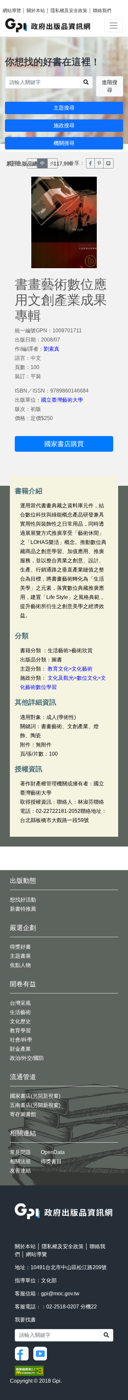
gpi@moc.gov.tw (60, 1293)
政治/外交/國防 (27, 1058)
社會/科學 (21, 1039)
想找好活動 (23, 899)
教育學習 (20, 1030)
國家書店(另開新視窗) (35, 1096)
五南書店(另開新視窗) (35, 1105)
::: (17, 1199)
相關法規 (20, 1161)
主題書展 (20, 956)
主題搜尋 (64, 108)
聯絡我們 (102, 10)
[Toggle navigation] (113, 25)
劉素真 (51, 349)
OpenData (53, 1152)
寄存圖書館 (23, 1114)
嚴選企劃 (23, 927)
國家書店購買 (64, 443)
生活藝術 (20, 1012)
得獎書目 (51, 1161)
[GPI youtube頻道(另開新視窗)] (41, 1353)
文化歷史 (20, 1021)
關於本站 (36, 10)
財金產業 (20, 1049)
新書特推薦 (23, 909)
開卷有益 (23, 984)
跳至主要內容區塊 (18, 3)
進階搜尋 (109, 86)
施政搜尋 (64, 125)
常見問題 (20, 1152)
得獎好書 (20, 947)
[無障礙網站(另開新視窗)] (29, 1370)
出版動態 (23, 880)
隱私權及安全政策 (69, 10)
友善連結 (20, 1170)
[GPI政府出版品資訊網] (48, 25)
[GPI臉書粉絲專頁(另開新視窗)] (23, 1353)
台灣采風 (20, 1003)
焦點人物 (20, 965)
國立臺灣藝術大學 (62, 400)
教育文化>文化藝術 (70, 669)
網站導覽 (12, 10)
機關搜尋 (64, 143)
